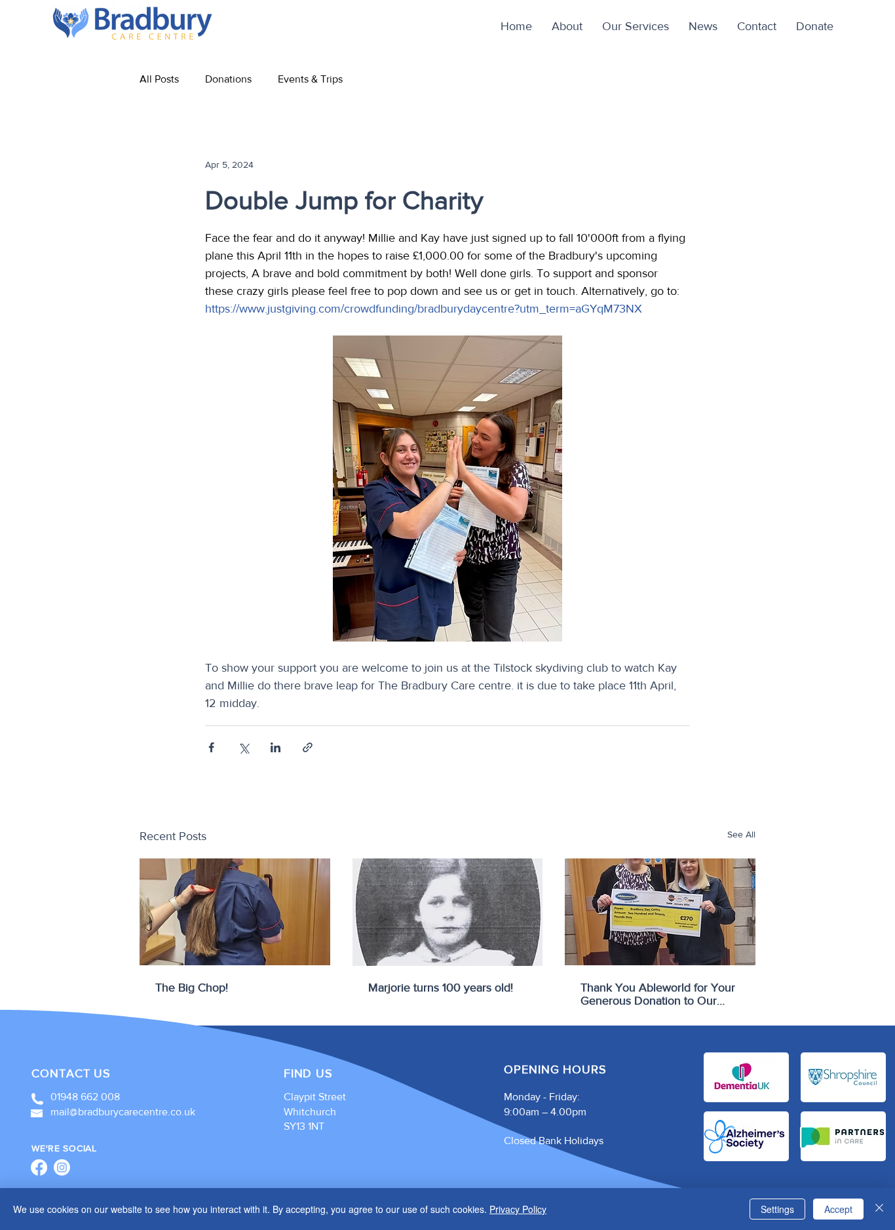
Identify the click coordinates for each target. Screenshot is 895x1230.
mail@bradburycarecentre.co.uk (122, 1111)
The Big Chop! (191, 987)
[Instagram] (62, 1167)
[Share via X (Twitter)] (243, 747)
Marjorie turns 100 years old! (440, 987)
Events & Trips (310, 79)
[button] (635, 26)
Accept (838, 1209)
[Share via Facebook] (211, 747)
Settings (777, 1209)
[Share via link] (307, 747)
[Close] (879, 1209)
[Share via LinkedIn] (275, 747)
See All (741, 834)
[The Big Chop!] (235, 911)
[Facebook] (39, 1167)
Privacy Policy (517, 1209)
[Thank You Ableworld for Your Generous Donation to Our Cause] (660, 911)
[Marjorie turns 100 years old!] (447, 912)
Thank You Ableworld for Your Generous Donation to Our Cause (658, 994)
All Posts (159, 79)
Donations (228, 79)
